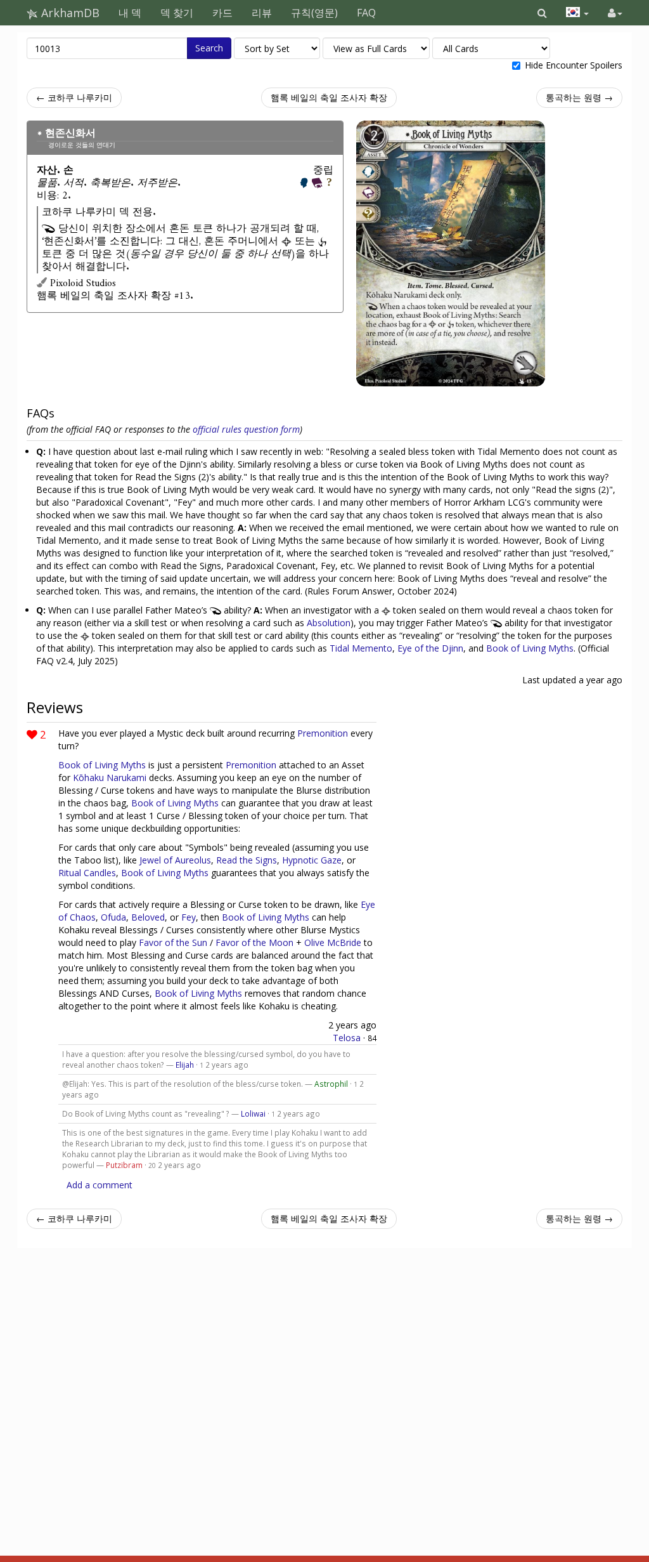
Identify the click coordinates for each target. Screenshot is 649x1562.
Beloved (148, 917)
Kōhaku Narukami (109, 777)
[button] (542, 12)
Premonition (322, 733)
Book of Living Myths (530, 648)
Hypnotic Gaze (312, 860)
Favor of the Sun (173, 942)
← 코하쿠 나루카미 (74, 97)
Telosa (347, 1038)
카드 (222, 13)
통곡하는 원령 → (579, 97)
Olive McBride (332, 942)
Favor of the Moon (254, 942)
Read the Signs (246, 860)
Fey (188, 917)
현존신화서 (70, 133)
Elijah (185, 1065)
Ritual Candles (87, 873)
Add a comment (99, 1185)
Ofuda (113, 917)
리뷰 (262, 13)
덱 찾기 (176, 13)
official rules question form (246, 429)
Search (209, 48)
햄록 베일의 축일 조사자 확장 (329, 97)
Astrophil (331, 1084)
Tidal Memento (361, 648)
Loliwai (253, 1113)
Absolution (328, 623)
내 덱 (130, 13)
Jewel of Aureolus (175, 860)
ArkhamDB (69, 12)
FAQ (366, 13)
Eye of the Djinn (430, 648)
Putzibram (124, 1165)
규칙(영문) (314, 13)
